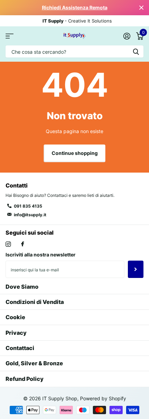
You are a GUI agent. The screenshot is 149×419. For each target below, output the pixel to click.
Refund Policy (25, 378)
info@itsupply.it (30, 214)
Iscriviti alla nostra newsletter (41, 254)
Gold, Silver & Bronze (34, 363)
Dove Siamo (22, 286)
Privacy (16, 332)
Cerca (135, 51)
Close (141, 7)
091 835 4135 (28, 206)
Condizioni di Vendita (35, 301)
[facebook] (22, 244)
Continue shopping (75, 153)
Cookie (15, 317)
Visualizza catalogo (10, 36)
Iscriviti (135, 269)
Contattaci (20, 347)
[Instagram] (8, 244)
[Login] (126, 36)
